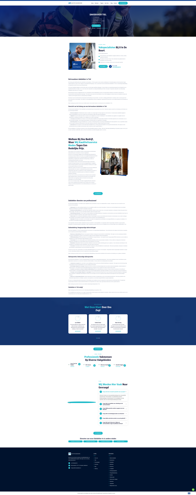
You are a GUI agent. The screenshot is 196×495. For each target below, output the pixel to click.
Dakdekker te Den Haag (90, 441)
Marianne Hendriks (105, 365)
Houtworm (112, 466)
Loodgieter (112, 468)
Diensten (97, 3)
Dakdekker (112, 462)
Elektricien (111, 464)
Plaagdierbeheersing (113, 472)
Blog (112, 3)
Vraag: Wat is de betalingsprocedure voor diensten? (113, 413)
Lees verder (102, 66)
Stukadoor (112, 481)
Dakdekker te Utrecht (120, 441)
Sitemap (96, 468)
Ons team (96, 464)
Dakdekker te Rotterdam (105, 441)
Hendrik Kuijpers (120, 365)
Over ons (96, 458)
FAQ (95, 460)
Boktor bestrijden (113, 458)
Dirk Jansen (88, 365)
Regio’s (102, 3)
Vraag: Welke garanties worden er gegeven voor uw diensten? (113, 408)
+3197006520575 (123, 3)
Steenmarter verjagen (113, 479)
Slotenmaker (112, 477)
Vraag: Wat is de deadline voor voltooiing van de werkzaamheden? (113, 404)
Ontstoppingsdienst (113, 470)
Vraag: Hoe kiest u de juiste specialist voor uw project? (114, 392)
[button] (96, 338)
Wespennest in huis (113, 485)
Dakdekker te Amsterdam (75, 441)
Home (92, 3)
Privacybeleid (96, 462)
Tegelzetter (112, 483)
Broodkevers (112, 460)
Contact (115, 3)
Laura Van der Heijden (73, 364)
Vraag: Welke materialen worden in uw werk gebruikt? (114, 418)
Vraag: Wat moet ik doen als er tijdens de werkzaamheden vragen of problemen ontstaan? (113, 423)
